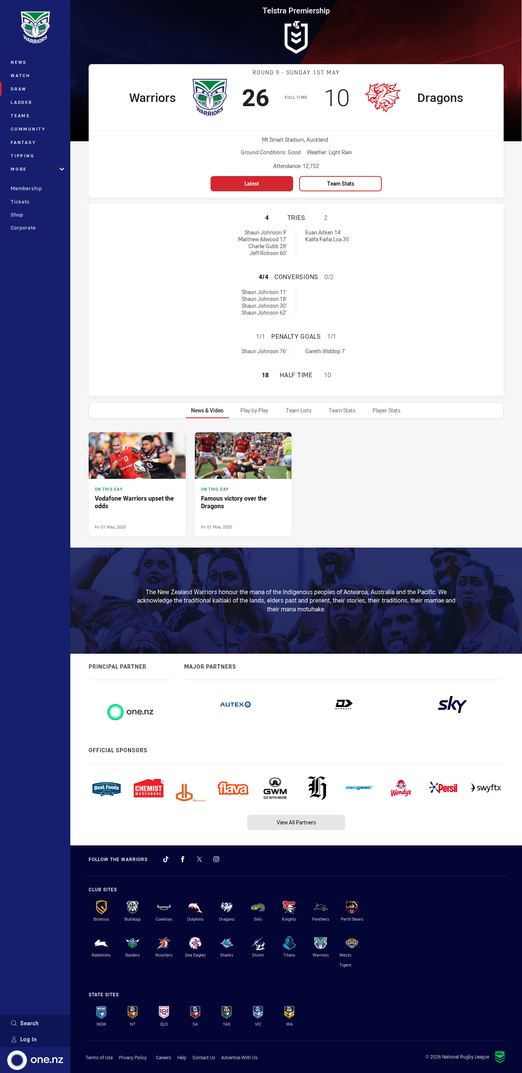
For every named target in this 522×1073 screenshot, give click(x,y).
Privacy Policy (133, 1057)
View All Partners (296, 822)
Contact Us (204, 1057)
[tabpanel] (296, 484)
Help (181, 1057)
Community (28, 129)
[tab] (207, 410)
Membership (26, 188)
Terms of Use (99, 1057)
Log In (28, 1039)
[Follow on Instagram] (216, 859)
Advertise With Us (239, 1057)
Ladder (21, 102)
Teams (20, 115)
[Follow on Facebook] (183, 859)
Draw (19, 89)
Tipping (22, 155)
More (19, 169)
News (19, 62)
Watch (21, 75)
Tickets (20, 201)
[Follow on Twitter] (199, 859)
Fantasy (23, 142)
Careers (163, 1057)
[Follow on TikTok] (166, 859)
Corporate (23, 227)
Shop (17, 214)
